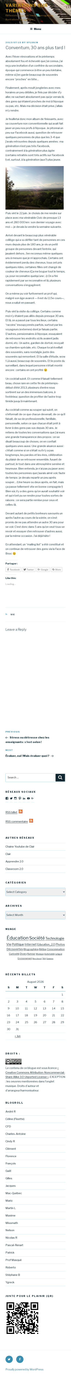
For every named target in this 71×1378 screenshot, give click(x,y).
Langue (58, 954)
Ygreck (9, 1282)
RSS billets (12, 812)
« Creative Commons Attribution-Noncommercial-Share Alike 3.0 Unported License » (35, 1072)
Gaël (8, 1171)
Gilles (8, 1178)
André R (10, 1111)
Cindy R (10, 1141)
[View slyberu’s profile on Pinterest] (19, 798)
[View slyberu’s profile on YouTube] (28, 798)
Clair (8, 854)
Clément (10, 1148)
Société (37, 938)
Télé (44, 959)
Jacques (10, 1185)
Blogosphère (31, 949)
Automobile (49, 954)
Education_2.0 (46, 944)
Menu (37, 28)
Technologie (54, 938)
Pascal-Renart (14, 1245)
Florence (10, 1156)
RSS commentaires (17, 821)
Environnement (25, 958)
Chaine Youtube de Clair (19, 846)
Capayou (49, 959)
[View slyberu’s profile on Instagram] (15, 798)
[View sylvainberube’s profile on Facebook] (6, 798)
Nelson (9, 1230)
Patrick (9, 1252)
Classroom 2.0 (14, 869)
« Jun (18, 1036)
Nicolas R (11, 1237)
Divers (23, 953)
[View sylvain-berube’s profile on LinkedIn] (24, 798)
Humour (31, 953)
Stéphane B (12, 1275)
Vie (13, 614)
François (10, 1163)
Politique (18, 944)
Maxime (10, 1215)
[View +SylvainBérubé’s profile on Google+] (32, 798)
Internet (31, 944)
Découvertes (15, 949)
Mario (9, 1200)
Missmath (11, 1223)
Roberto (10, 1267)
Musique (40, 954)
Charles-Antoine (15, 1134)
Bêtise (42, 949)
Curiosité (14, 953)
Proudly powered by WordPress (24, 1369)
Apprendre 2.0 (14, 861)
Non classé (37, 959)
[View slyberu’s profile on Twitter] (11, 798)
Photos (60, 944)
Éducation (18, 938)
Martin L (10, 1208)
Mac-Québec (13, 1193)
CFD (8, 1126)
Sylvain (32, 42)
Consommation (56, 949)
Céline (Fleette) (14, 1119)
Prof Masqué (13, 1260)
